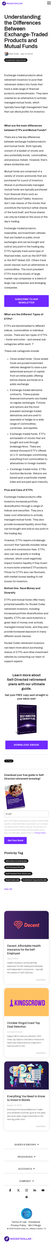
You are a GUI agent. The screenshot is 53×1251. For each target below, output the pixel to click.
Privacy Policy (40, 833)
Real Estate (12, 880)
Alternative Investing (16, 861)
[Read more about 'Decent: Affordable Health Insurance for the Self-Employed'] (26, 925)
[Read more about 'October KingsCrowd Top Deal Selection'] (26, 1002)
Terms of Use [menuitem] (19, 1222)
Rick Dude (13, 54)
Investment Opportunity (16, 60)
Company (25, 1181)
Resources (25, 1156)
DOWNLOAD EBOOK (26, 745)
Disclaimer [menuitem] (34, 1222)
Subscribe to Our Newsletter (26, 301)
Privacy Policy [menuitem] (18, 1225)
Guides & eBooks (25, 1144)
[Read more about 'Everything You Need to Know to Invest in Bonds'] (26, 1075)
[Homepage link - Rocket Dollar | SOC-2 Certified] (26, 1217)
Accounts (25, 1169)
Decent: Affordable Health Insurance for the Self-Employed (24, 949)
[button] (49, 3)
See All (8, 889)
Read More (41, 980)
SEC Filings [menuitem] (34, 1225)
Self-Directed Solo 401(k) (18, 874)
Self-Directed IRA (15, 867)
